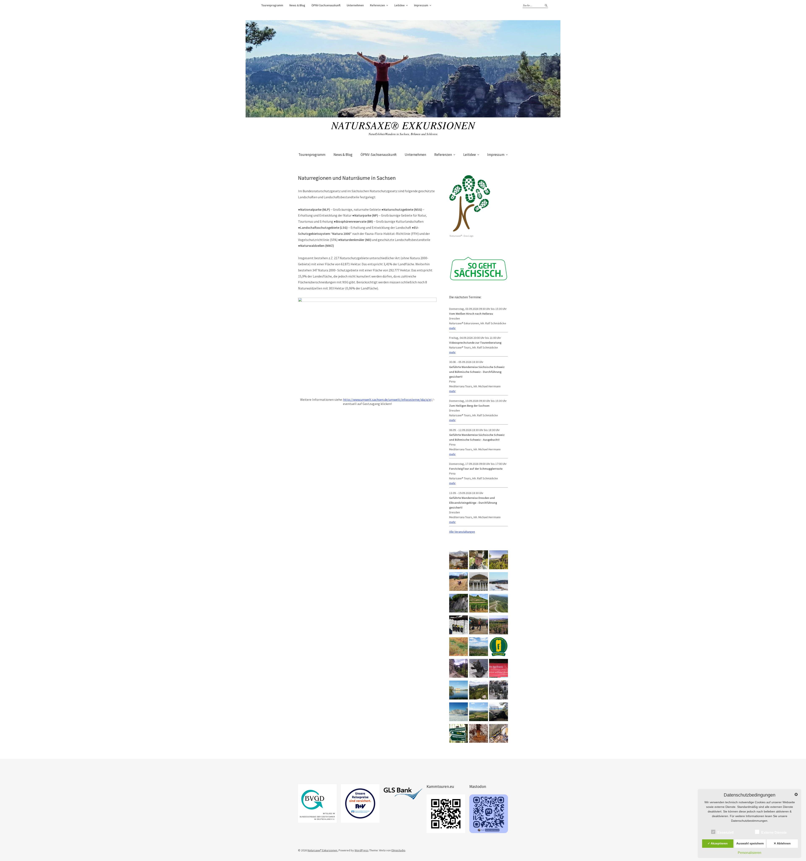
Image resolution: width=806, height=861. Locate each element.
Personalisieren (749, 852)
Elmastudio (398, 850)
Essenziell (725, 832)
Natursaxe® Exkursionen (403, 125)
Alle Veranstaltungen (462, 532)
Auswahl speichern (750, 843)
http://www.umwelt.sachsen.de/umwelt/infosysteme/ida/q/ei (387, 399)
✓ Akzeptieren (718, 843)
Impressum (421, 5)
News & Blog (297, 5)
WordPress (362, 850)
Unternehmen (355, 5)
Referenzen (377, 5)
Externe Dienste (774, 832)
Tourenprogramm (272, 5)
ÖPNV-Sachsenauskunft (325, 5)
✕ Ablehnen (782, 843)
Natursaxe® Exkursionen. (322, 850)
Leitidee (399, 5)
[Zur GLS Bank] (403, 793)
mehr (452, 328)
